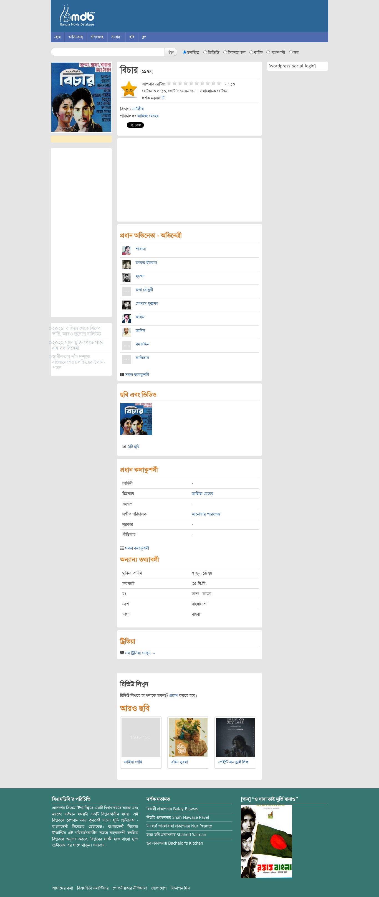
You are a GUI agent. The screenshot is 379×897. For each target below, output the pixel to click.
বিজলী (151, 808)
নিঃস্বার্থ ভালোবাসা (160, 826)
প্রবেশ (173, 695)
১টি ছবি (133, 446)
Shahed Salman (191, 834)
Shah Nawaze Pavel (190, 817)
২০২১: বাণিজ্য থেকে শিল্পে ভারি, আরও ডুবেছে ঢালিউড (76, 331)
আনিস (140, 330)
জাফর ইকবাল (146, 262)
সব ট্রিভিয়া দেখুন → (140, 652)
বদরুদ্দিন (142, 344)
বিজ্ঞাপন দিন (180, 888)
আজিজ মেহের (148, 115)
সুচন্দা (140, 276)
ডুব (148, 843)
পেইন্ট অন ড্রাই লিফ (233, 761)
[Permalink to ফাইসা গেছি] (141, 737)
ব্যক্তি (258, 52)
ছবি (131, 37)
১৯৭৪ (147, 71)
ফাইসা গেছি (133, 761)
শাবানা (141, 249)
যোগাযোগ (159, 888)
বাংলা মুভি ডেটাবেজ (100, 16)
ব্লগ (144, 37)
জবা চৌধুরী (144, 289)
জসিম (140, 316)
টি (163, 97)
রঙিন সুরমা (179, 761)
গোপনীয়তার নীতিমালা (130, 888)
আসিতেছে (76, 37)
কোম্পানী (278, 52)
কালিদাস (142, 357)
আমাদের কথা (62, 888)
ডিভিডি (213, 52)
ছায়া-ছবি (153, 834)
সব (296, 52)
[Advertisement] (81, 232)
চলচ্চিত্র (193, 52)
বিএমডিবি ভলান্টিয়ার (93, 888)
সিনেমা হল (237, 52)
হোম (57, 37)
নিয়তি (150, 817)
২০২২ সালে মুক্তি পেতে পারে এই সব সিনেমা (77, 345)
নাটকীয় (138, 108)
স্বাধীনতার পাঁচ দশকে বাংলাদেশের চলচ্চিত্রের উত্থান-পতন (78, 362)
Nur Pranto (201, 826)
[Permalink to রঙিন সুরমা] (188, 737)
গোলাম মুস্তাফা (147, 303)
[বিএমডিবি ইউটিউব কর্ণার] (266, 841)
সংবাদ (115, 37)
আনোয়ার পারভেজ (206, 514)
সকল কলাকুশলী (137, 374)
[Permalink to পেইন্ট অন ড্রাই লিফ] (235, 737)
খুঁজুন (171, 51)
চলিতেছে (97, 37)
